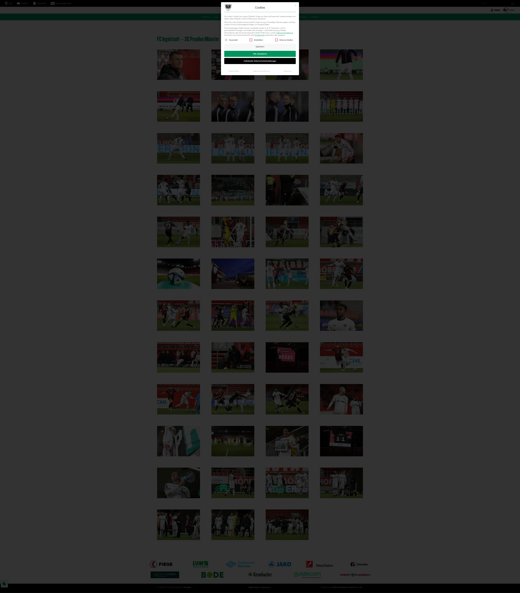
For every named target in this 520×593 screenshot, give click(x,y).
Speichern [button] (260, 46)
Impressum (288, 71)
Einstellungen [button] (260, 35)
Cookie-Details (233, 71)
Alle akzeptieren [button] (260, 54)
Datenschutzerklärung (284, 33)
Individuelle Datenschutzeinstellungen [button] (260, 61)
